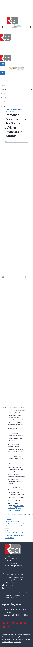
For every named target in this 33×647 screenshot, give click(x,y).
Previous (3, 26)
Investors (24, 514)
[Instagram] (8, 623)
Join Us (26, 48)
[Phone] (8, 627)
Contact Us (17, 642)
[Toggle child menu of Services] (31, 89)
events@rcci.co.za (11, 597)
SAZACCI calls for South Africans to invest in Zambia (16, 508)
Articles (9, 561)
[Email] (4, 627)
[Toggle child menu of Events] (31, 85)
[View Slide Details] (16, 26)
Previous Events (12, 563)
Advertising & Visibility (15, 566)
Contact (22, 52)
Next (30, 26)
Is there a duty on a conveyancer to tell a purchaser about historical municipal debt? (16, 523)
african (11, 514)
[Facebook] (4, 623)
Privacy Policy (19, 639)
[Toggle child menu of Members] (31, 102)
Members (11, 52)
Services (7, 48)
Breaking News (10, 109)
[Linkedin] (13, 623)
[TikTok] (25, 623)
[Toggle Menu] (2, 64)
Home (7, 43)
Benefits (18, 48)
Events (23, 43)
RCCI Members (12, 558)
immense (17, 514)
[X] (17, 623)
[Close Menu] (2, 73)
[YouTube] (21, 623)
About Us (15, 43)
